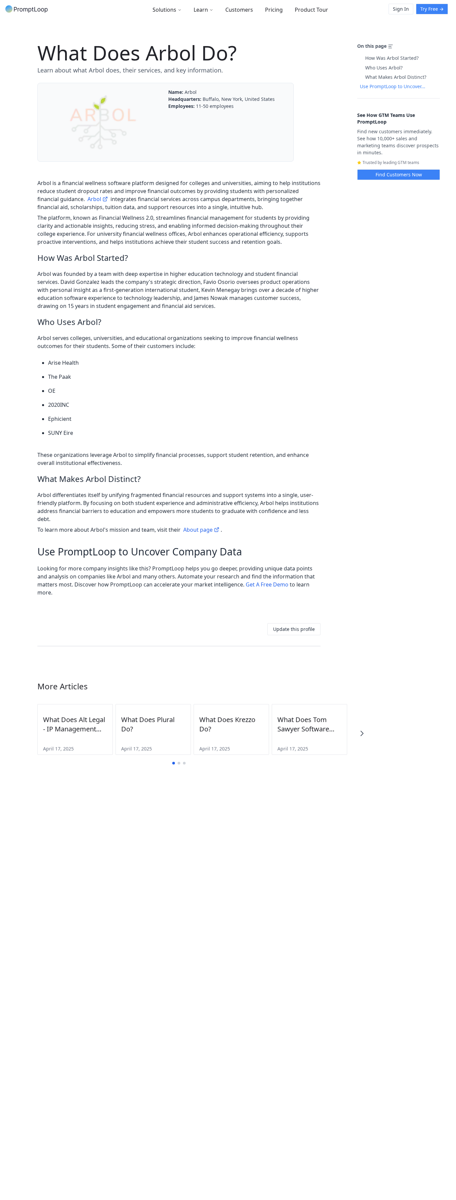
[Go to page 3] (184, 763)
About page (198, 529)
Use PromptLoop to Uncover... (392, 86)
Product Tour (311, 9)
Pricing (274, 9)
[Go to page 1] (173, 763)
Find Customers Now (399, 174)
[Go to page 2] (179, 763)
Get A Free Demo (267, 584)
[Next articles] (362, 733)
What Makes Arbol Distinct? (395, 77)
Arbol (94, 199)
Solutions (164, 9)
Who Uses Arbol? (384, 67)
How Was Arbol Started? (392, 58)
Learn (201, 9)
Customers (239, 9)
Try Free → (432, 9)
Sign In (401, 9)
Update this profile (294, 629)
